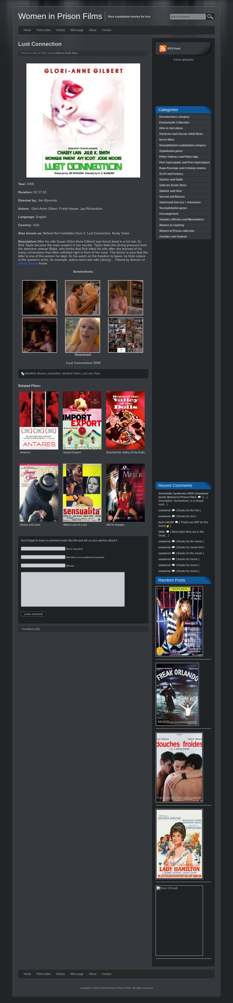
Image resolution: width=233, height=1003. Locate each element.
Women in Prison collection (176, 230)
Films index (44, 30)
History (60, 30)
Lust (84, 373)
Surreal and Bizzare (172, 196)
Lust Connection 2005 (83, 363)
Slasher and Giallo (171, 179)
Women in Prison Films (60, 16)
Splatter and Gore (170, 191)
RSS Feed (173, 48)
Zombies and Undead (173, 236)
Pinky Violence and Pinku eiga (178, 156)
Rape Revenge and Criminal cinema (182, 168)
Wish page (77, 30)
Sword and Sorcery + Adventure (180, 202)
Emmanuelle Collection (174, 122)
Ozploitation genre (171, 151)
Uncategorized (168, 213)
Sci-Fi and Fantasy (171, 173)
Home (27, 30)
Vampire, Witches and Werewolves (181, 219)
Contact (106, 30)
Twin (97, 373)
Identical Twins (71, 373)
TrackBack (30, 629)
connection (54, 373)
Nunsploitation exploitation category (182, 145)
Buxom (41, 373)
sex (91, 373)
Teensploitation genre (173, 208)
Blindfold (30, 373)
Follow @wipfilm (183, 59)
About (92, 30)
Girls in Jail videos (171, 128)
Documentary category (174, 116)
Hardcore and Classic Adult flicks (181, 134)
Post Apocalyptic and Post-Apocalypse (184, 162)
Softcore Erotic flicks (66, 53)
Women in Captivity (171, 225)
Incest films (166, 139)
